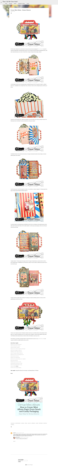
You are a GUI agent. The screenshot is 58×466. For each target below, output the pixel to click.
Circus (26, 423)
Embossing (33, 423)
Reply (14, 441)
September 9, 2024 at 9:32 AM (20, 432)
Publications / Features (21, 3)
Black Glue (12, 423)
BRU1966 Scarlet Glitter (14, 360)
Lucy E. (14, 432)
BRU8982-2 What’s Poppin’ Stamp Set (16, 351)
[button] (11, 13)
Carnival (22, 423)
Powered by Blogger (30, 464)
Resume (15, 3)
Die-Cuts (29, 423)
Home (6, 3)
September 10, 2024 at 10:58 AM (24, 437)
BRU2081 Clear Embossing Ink (15, 357)
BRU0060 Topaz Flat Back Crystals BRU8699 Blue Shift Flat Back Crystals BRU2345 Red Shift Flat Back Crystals (16, 363)
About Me (10, 3)
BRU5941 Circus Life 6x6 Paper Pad (16, 344)
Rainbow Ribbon (13, 366)
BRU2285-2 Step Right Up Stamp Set (16, 350)
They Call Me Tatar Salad (10, 1)
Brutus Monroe (17, 423)
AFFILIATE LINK (41, 338)
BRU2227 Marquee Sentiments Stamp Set (17, 353)
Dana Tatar (18, 437)
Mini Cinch (45, 423)
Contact (28, 3)
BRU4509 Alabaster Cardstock (15, 347)
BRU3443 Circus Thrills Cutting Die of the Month (18, 348)
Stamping (12, 424)
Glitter (37, 423)
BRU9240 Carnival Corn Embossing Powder (17, 354)
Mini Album (41, 423)
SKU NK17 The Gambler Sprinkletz (16, 367)
